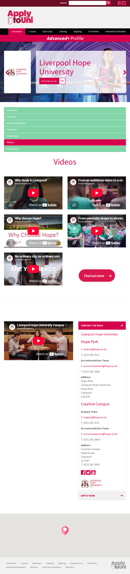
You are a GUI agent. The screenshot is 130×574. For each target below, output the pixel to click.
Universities (17, 31)
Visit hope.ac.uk (49, 81)
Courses (32, 31)
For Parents (93, 31)
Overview (12, 110)
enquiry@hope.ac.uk (94, 349)
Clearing (63, 31)
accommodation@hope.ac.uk (100, 366)
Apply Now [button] (88, 495)
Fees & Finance (76, 563)
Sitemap (34, 567)
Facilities (12, 129)
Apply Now (13, 148)
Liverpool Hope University (65, 67)
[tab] (102, 325)
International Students (115, 31)
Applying (78, 31)
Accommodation (16, 123)
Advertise (70, 567)
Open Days (47, 31)
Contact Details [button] (92, 325)
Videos (10, 142)
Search (63, 3)
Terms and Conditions (51, 567)
